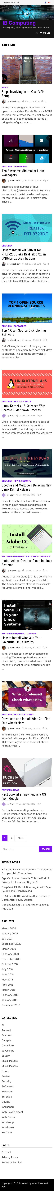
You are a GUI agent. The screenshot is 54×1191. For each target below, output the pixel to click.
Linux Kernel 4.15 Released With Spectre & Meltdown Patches (24, 408)
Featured (7, 556)
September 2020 (11, 943)
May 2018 (7, 979)
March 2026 (9, 928)
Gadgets (6, 1040)
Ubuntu (6, 1101)
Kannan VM (15, 180)
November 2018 (11, 959)
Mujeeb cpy (15, 101)
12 (48, 264)
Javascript (8, 1050)
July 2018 (7, 969)
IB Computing (19, 23)
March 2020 (9, 948)
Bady (12, 415)
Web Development (12, 1112)
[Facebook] (46, 2)
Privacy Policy (10, 1157)
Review (6, 1076)
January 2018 (9, 1000)
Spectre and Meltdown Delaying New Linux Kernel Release (27, 487)
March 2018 (9, 989)
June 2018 (8, 974)
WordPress (37, 1183)
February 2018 (10, 994)
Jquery (6, 1055)
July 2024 (7, 938)
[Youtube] (49, 2)
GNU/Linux (7, 166)
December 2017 (11, 1005)
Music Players (10, 1060)
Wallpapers (20, 166)
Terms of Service (11, 1162)
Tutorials (44, 556)
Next (21, 838)
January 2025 (10, 933)
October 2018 (10, 964)
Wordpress (8, 1127)
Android (6, 1030)
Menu (46, 33)
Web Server (8, 1117)
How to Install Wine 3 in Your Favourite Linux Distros (21, 640)
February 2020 (10, 954)
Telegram (7, 1091)
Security (26, 401)
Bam (4, 1186)
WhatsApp (8, 1122)
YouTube (7, 1132)
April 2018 (7, 984)
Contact (6, 1152)
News (5, 87)
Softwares (20, 326)
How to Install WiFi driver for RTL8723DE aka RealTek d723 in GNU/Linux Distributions (24, 254)
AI (3, 1025)
